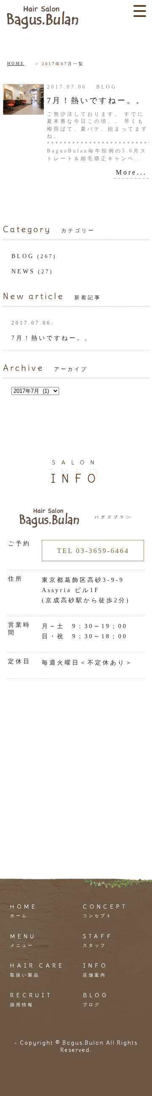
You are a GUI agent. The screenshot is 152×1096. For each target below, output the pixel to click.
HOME (15, 63)
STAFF (98, 940)
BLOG (22, 256)
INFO (95, 969)
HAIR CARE (37, 969)
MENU (23, 940)
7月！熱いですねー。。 (96, 100)
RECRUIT (31, 999)
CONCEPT (105, 910)
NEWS (23, 271)
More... (131, 172)
